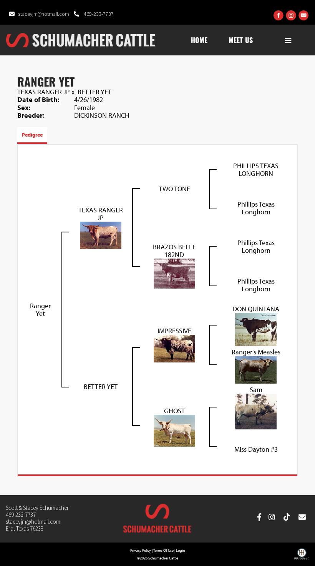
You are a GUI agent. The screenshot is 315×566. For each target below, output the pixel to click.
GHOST (174, 410)
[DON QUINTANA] (256, 328)
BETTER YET (94, 91)
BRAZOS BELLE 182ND (174, 250)
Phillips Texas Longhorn (256, 208)
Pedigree (32, 134)
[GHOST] (174, 430)
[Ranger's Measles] (256, 368)
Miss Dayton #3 (256, 449)
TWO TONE (174, 188)
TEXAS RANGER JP (43, 91)
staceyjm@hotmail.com (44, 14)
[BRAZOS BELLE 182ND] (174, 272)
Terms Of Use (163, 550)
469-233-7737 (98, 14)
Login (180, 550)
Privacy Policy (140, 550)
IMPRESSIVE (174, 330)
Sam (256, 389)
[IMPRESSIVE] (174, 347)
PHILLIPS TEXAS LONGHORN (256, 169)
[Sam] (256, 410)
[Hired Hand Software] (301, 556)
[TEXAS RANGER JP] (100, 234)
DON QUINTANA (255, 308)
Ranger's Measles (256, 351)
